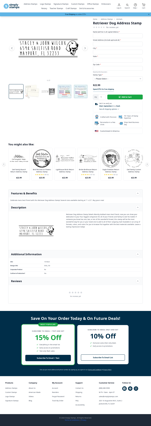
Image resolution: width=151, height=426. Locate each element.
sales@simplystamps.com (108, 396)
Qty (95, 97)
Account (55, 388)
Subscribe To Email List (103, 357)
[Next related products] (147, 164)
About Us (32, 388)
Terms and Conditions (94, 370)
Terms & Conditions (72, 420)
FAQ (77, 401)
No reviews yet (112, 27)
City (95, 48)
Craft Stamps (71, 8)
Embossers (106, 4)
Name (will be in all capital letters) (106, 32)
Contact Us (79, 388)
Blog (30, 401)
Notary (44, 8)
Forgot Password (58, 396)
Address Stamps (30, 4)
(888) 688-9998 (104, 388)
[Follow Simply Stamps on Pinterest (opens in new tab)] (130, 388)
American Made (34, 392)
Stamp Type (98, 75)
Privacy (83, 420)
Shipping (79, 392)
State (95, 56)
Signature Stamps (61, 4)
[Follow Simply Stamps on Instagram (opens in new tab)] (136, 388)
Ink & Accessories (86, 8)
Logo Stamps (45, 4)
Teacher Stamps (56, 8)
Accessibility (80, 405)
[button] (11, 48)
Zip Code (97, 64)
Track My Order (57, 401)
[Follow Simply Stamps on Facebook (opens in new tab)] (124, 388)
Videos (31, 396)
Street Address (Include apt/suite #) (107, 40)
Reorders (55, 392)
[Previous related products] (4, 164)
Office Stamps (93, 4)
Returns (78, 396)
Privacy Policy (107, 370)
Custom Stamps (77, 4)
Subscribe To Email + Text (48, 358)
